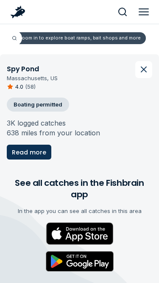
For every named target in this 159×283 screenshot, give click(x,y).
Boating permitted (38, 104)
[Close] (143, 69)
